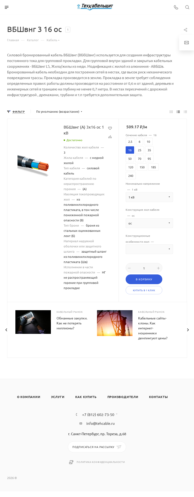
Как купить (86, 397)
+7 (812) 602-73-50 (98, 414)
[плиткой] (171, 111)
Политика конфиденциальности (101, 462)
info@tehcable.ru (100, 423)
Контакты (158, 397)
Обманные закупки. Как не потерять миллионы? (72, 323)
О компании (28, 397)
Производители (122, 397)
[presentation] (6, 330)
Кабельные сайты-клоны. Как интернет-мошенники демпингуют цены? (153, 328)
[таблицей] (185, 111)
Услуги (58, 397)
